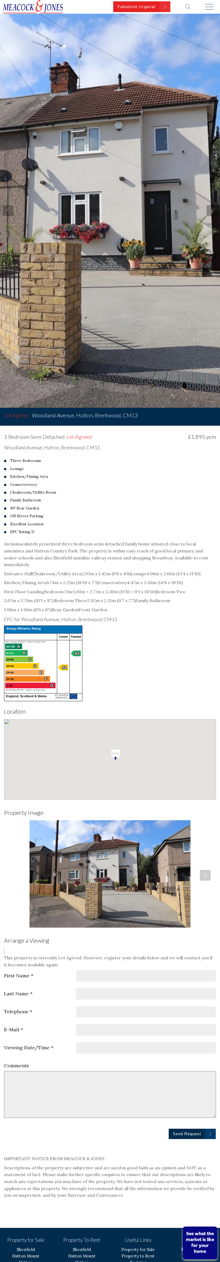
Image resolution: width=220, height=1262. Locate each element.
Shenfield (26, 1249)
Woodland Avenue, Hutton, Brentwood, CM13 (71, 415)
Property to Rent (138, 1256)
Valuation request (136, 6)
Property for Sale (138, 1249)
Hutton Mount (25, 1256)
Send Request (187, 1133)
